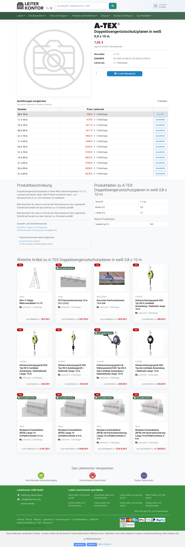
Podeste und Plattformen (84, 15)
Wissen (29, 519)
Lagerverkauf (48, 519)
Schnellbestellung (80, 519)
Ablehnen (91, 544)
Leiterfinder (93, 519)
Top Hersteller (143, 15)
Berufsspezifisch (36, 15)
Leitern (20, 15)
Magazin (37, 519)
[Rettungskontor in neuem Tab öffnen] (51, 8)
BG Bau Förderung (122, 15)
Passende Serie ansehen (29, 241)
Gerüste (104, 15)
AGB (39, 523)
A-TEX (116, 54)
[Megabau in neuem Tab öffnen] (47, 8)
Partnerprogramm (63, 519)
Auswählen (160, 120)
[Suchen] (112, 6)
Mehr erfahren (104, 544)
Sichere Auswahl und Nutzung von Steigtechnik (37, 230)
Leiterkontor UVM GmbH (34, 526)
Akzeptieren (79, 544)
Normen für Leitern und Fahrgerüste (32, 227)
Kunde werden (28, 503)
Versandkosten (161, 511)
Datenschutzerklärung (26, 523)
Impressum (48, 523)
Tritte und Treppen (58, 15)
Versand (20, 519)
